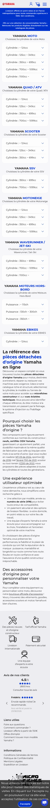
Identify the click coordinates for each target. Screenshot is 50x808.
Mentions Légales (13, 761)
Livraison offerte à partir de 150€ (21, 731)
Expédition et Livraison (16, 764)
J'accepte (25, 804)
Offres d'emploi (12, 734)
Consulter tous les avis (25, 690)
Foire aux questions (14, 724)
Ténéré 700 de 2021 (26, 460)
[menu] (45, 4)
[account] (31, 4)
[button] (25, 47)
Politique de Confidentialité (18, 758)
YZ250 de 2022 (26, 463)
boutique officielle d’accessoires (26, 594)
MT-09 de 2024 (23, 457)
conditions (29, 16)
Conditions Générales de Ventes (21, 755)
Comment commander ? (17, 727)
